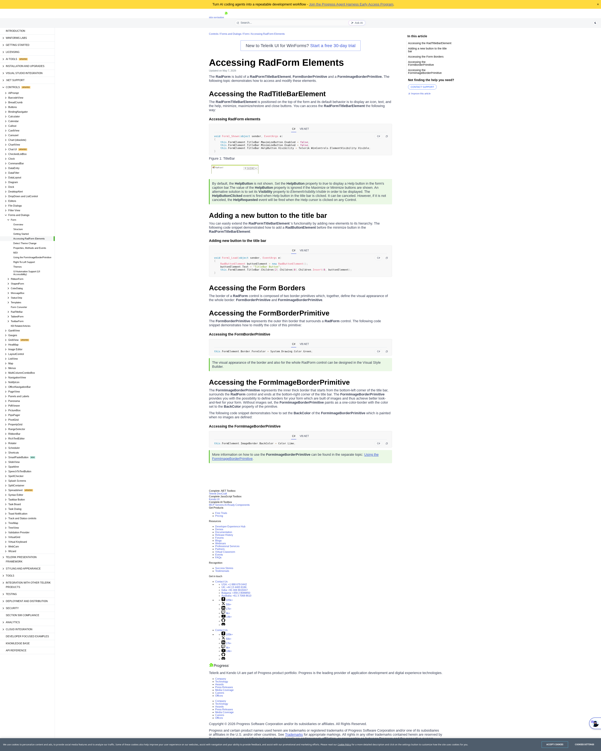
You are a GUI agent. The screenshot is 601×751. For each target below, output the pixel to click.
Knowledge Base (18, 643)
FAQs (218, 557)
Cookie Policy (344, 744)
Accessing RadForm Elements (29, 238)
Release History (224, 535)
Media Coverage (224, 690)
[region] (300, 744)
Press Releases (224, 687)
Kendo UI (214, 499)
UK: (234, 587)
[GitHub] (223, 621)
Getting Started (21, 234)
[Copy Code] (386, 136)
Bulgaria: (235, 593)
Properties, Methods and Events (29, 248)
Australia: (236, 595)
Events (219, 554)
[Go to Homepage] (226, 17)
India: (234, 590)
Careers (219, 693)
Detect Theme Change (24, 243)
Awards (219, 684)
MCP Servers (216, 505)
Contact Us (221, 581)
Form (246, 34)
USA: (234, 584)
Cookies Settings (584, 744)
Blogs (218, 540)
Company (220, 678)
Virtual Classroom (225, 552)
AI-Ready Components (237, 505)
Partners (220, 549)
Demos (219, 529)
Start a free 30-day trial (332, 45)
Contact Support (422, 87)
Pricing (219, 516)
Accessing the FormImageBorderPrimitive (279, 382)
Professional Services (227, 546)
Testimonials (222, 571)
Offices (219, 695)
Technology (221, 681)
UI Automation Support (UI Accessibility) (26, 273)
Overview (18, 224)
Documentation (223, 532)
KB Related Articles (21, 326)
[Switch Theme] (595, 22)
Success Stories (224, 568)
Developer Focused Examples (27, 636)
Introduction (15, 31)
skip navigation (216, 17)
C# (293, 129)
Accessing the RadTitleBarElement (267, 94)
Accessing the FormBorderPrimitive (269, 313)
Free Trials (221, 513)
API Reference (16, 650)
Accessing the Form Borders (257, 288)
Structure (18, 229)
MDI (15, 252)
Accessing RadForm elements (234, 119)
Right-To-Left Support (24, 262)
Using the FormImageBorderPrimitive (32, 257)
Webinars (220, 543)
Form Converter (19, 307)
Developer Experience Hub (230, 526)
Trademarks (294, 734)
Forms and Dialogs (230, 34)
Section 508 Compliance (22, 615)
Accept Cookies (554, 744)
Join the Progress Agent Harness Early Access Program (351, 4)
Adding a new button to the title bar (268, 215)
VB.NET (304, 129)
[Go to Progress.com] (219, 667)
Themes (17, 266)
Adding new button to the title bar (237, 241)
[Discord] (223, 624)
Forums (219, 537)
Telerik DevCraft (218, 493)
